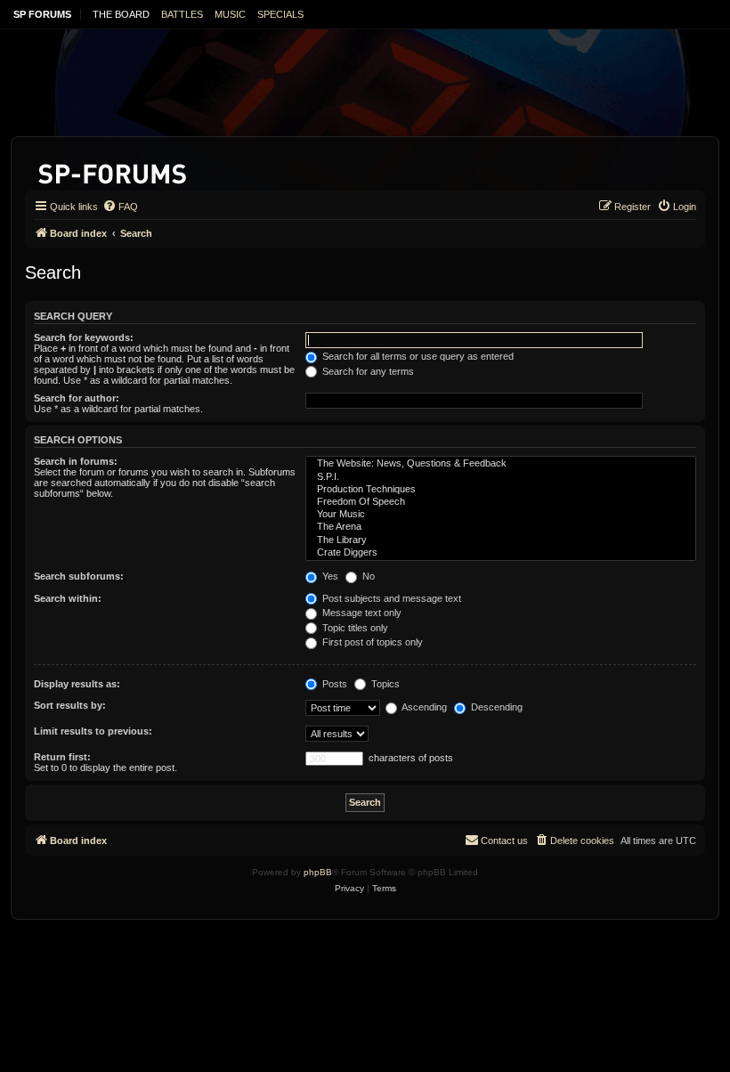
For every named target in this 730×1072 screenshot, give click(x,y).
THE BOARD (121, 14)
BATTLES (182, 14)
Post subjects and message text (390, 598)
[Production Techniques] (500, 489)
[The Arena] (500, 527)
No (367, 576)
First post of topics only (371, 642)
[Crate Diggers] (500, 553)
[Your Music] (500, 514)
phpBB (318, 872)
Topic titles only (354, 627)
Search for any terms (367, 371)
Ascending (423, 707)
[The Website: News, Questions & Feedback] (500, 464)
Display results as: (77, 683)
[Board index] (113, 170)
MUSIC (230, 14)
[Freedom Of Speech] (500, 502)
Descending (495, 707)
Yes (329, 576)
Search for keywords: (84, 337)
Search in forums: (76, 461)
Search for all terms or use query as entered (417, 356)
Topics (384, 683)
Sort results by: (70, 705)
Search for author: (76, 398)
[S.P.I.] (500, 477)
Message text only (361, 612)
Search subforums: (79, 576)
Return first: (62, 756)
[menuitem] (120, 206)
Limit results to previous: (93, 731)
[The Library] (500, 540)
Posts (333, 683)
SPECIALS (280, 14)
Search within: (67, 598)
